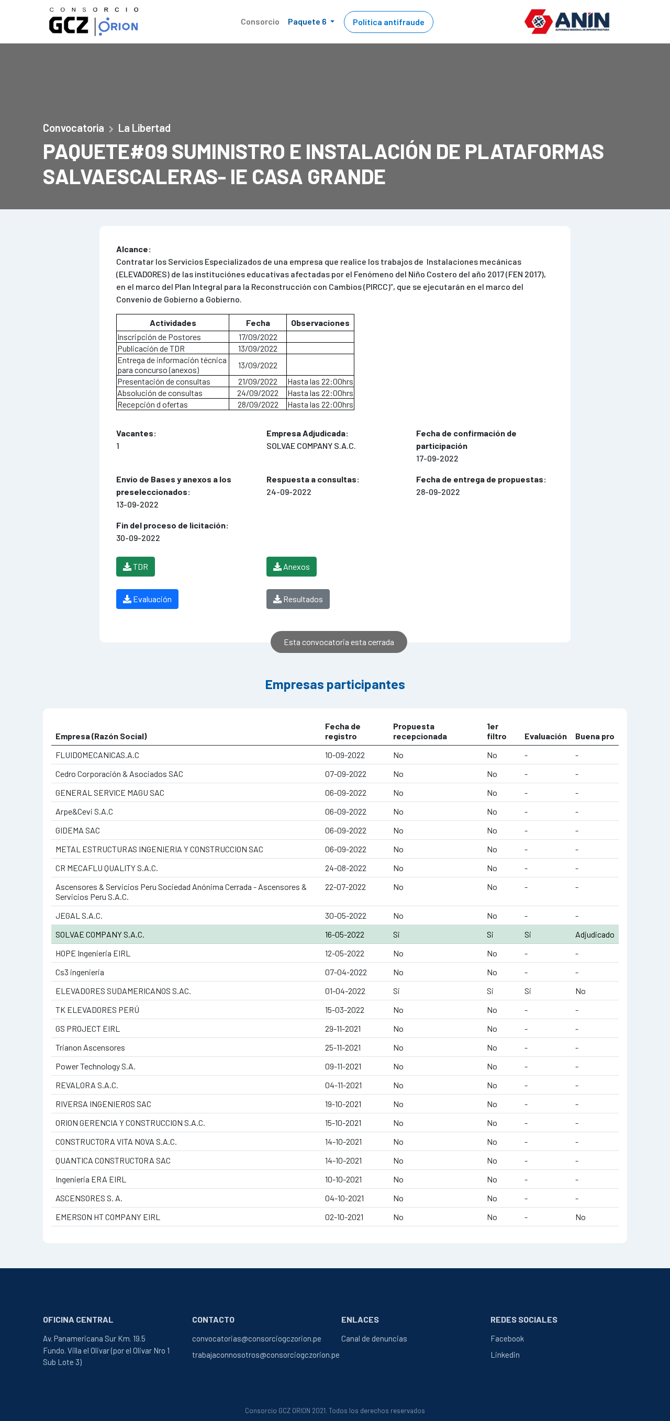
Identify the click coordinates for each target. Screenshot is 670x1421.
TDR (139, 566)
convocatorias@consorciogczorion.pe (256, 1338)
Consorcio (260, 21)
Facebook (507, 1338)
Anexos (296, 566)
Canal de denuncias (374, 1338)
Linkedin (505, 1354)
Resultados (302, 599)
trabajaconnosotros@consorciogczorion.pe (266, 1354)
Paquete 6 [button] (308, 21)
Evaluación (151, 599)
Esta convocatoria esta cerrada (339, 642)
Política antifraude (389, 22)
